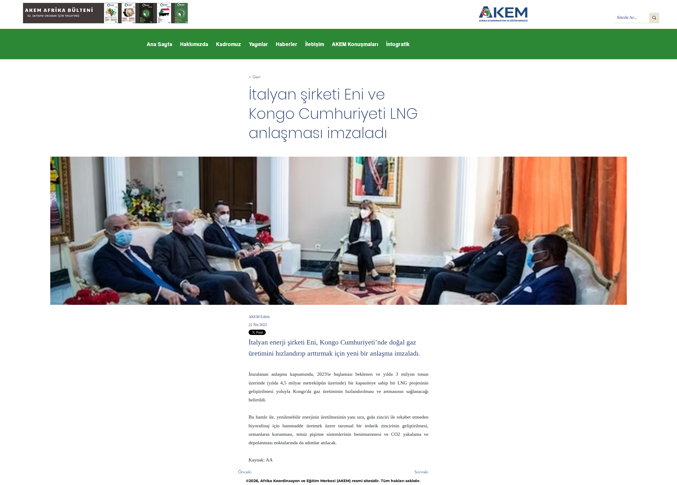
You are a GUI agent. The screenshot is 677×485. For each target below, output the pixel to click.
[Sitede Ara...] (654, 18)
